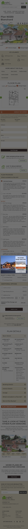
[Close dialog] (26, 256)
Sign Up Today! (20, 267)
